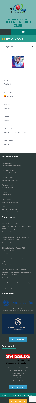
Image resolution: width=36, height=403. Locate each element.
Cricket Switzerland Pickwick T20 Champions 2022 (13, 249)
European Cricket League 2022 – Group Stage (15, 260)
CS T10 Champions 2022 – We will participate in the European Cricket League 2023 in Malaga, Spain (16, 226)
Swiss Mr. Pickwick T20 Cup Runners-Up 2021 (16, 284)
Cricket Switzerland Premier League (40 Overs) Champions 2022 (15, 238)
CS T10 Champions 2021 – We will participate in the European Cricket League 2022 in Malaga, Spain (16, 272)
